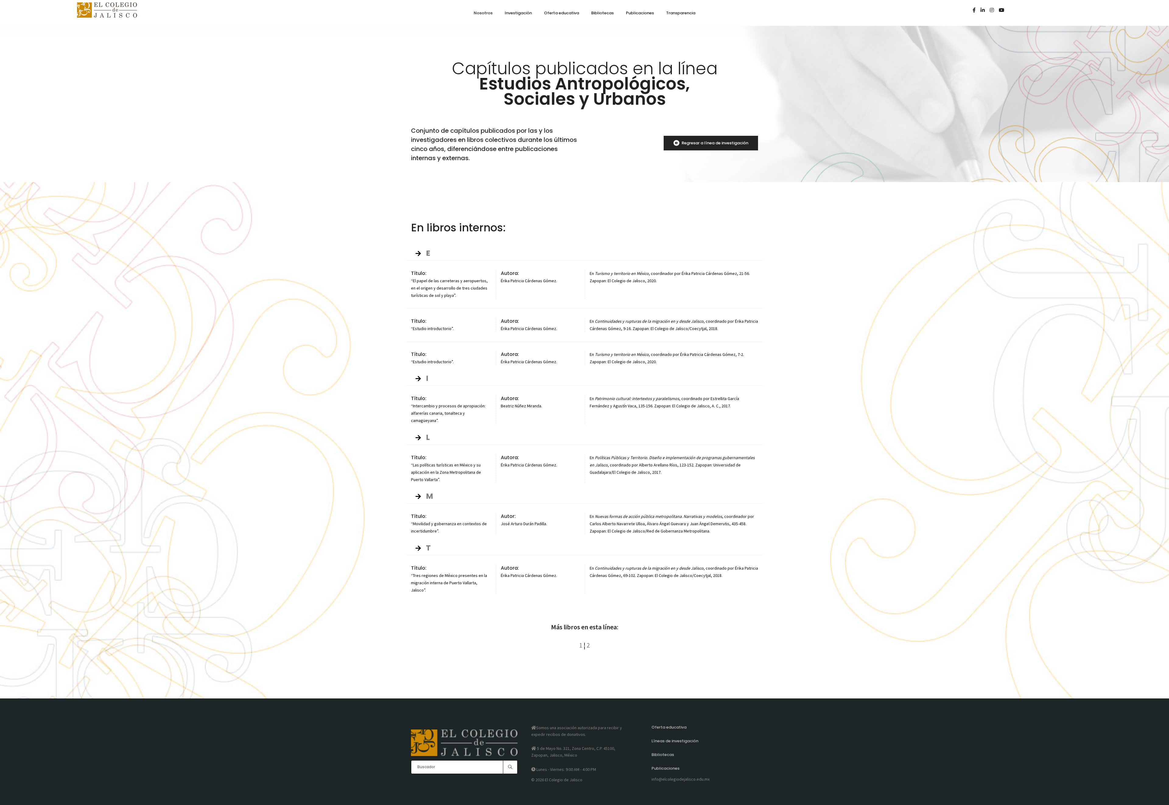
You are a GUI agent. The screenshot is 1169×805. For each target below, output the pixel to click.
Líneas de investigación (674, 741)
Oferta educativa (668, 727)
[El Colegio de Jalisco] (107, 15)
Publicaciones (665, 768)
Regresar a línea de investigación (715, 143)
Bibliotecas (662, 755)
